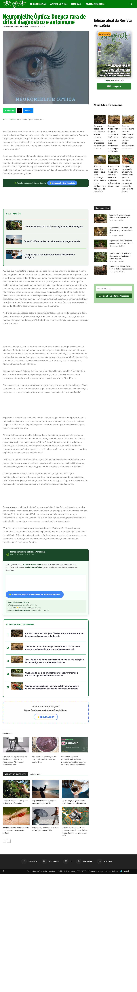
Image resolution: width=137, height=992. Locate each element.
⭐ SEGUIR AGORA (45, 717)
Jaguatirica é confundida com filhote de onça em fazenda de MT (120, 230)
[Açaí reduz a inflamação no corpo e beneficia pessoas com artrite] (45, 744)
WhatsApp (9, 110)
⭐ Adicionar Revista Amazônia (62, 183)
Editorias (76, 4)
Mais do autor (35, 774)
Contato (52, 871)
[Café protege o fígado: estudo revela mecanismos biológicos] (75, 789)
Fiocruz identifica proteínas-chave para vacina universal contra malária (16, 830)
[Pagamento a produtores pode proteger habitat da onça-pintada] (100, 244)
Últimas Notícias (59, 4)
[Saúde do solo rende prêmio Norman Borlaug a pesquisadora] (100, 270)
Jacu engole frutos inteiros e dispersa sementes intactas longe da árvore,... (120, 256)
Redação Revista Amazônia (17, 27)
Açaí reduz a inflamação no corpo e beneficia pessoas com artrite (44, 759)
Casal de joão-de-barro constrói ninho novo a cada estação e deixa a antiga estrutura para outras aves (128, 137)
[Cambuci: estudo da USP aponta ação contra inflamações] (16, 789)
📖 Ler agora (114, 86)
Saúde (12, 119)
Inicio (5, 119)
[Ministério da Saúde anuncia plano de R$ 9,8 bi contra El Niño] (45, 816)
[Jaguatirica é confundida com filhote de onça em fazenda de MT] (100, 231)
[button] (131, 4)
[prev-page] (4, 841)
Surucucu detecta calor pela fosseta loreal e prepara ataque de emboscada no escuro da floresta (99, 137)
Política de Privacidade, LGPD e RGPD (72, 871)
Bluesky (28, 110)
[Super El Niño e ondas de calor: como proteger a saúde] (45, 789)
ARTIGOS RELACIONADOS (15, 774)
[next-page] (9, 841)
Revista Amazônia (95, 4)
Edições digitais (38, 4)
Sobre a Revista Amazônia (37, 871)
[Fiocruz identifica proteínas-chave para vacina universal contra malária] (16, 816)
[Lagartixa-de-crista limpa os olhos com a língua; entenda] (100, 218)
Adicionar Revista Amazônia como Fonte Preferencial (36, 594)
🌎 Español (124, 871)
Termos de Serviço (96, 871)
